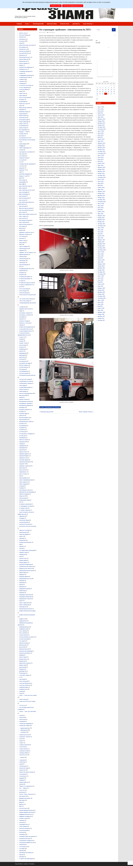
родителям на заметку (25, 663)
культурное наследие (25, 363)
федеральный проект (25, 798)
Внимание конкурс (24, 111)
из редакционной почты (25, 268)
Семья (21, 693)
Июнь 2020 (101, 256)
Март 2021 (100, 238)
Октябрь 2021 (101, 223)
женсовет (21, 238)
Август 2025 (101, 131)
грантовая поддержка (25, 174)
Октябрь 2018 (101, 296)
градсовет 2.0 (22, 170)
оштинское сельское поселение (27, 526)
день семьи (22, 212)
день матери (22, 196)
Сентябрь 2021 (101, 225)
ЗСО (20, 266)
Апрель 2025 (101, 139)
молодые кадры (23, 413)
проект (21, 600)
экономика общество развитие (27, 836)
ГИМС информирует (24, 148)
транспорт (57, 407)
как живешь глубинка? (25, 313)
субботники (22, 762)
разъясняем (22, 647)
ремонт (22, 757)
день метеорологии (24, 198)
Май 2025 (100, 137)
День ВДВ (21, 184)
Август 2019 (101, 276)
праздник (21, 574)
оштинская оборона (24, 520)
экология (21, 832)
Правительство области (25, 568)
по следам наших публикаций (27, 550)
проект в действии (24, 602)
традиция (21, 780)
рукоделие (22, 669)
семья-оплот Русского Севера (27, 701)
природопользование (24, 588)
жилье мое (22, 242)
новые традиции (23, 484)
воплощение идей (24, 119)
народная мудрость (24, 453)
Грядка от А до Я (23, 176)
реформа (21, 655)
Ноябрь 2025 (101, 125)
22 (111, 91)
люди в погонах (23, 389)
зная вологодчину (24, 264)
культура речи (23, 361)
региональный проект (25, 653)
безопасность (23, 49)
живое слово (22, 240)
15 (111, 89)
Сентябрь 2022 (102, 201)
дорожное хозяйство (24, 234)
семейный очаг (23, 689)
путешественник (23, 635)
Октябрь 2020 (101, 248)
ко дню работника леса (25, 329)
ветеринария (22, 101)
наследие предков (24, 460)
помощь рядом (23, 560)
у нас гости (22, 790)
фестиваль (22, 800)
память (21, 536)
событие (21, 717)
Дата (20, 178)
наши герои (22, 468)
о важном (21, 486)
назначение (22, 449)
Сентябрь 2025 (102, 129)
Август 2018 (101, 300)
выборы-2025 (22, 133)
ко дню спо (22, 337)
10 (97, 89)
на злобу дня (22, 431)
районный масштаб (24, 649)
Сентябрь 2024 (102, 153)
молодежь (22, 407)
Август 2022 (101, 203)
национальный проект (25, 462)
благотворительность (25, 57)
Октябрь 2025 (101, 127)
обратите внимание (24, 494)
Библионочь (22, 55)
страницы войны (23, 753)
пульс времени (23, 631)
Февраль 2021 (101, 240)
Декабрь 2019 (101, 268)
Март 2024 (100, 165)
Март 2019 (100, 286)
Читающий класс (23, 824)
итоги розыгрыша (23, 292)
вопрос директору (24, 121)
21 (108, 91)
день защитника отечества (26, 190)
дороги (21, 230)
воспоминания (23, 125)
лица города (22, 385)
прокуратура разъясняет (25, 608)
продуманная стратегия (25, 598)
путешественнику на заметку (27, 637)
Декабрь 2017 (101, 316)
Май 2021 (100, 233)
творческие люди (23, 768)
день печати (22, 200)
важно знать (22, 93)
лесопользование (24, 373)
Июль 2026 (101, 109)
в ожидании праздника (25, 71)
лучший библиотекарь (25, 387)
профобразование (24, 627)
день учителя (22, 218)
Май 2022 (100, 209)
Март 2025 (100, 141)
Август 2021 (101, 227)
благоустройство (23, 59)
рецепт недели (23, 657)
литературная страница (25, 383)
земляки (21, 256)
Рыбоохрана (22, 673)
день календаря (23, 192)
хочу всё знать (23, 808)
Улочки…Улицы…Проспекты (26, 794)
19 (102, 91)
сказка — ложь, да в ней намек (27, 711)
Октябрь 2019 (101, 272)
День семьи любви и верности (27, 214)
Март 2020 (100, 262)
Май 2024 (100, 161)
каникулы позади (23, 321)
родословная (22, 667)
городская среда (23, 158)
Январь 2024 (101, 169)
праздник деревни (24, 576)
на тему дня (22, 435)
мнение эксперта (23, 399)
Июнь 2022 (100, 207)
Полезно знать (64, 23)
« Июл (97, 98)
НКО (20, 476)
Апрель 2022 (101, 211)
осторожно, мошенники (25, 504)
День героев (22, 188)
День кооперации (23, 194)
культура (21, 359)
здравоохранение (23, 254)
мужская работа (23, 419)
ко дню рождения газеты (25, 331)
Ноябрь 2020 (101, 246)
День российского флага (25, 208)
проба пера (22, 590)
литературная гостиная (25, 381)
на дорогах (22, 427)
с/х (20, 677)
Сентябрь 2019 (102, 274)
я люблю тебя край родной (26, 858)
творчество (22, 770)
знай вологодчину (24, 258)
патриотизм (22, 540)
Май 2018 (100, 306)
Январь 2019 (101, 290)
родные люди (22, 665)
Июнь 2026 (101, 111)
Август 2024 (101, 155)
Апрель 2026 (101, 115)
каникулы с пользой (24, 323)
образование (23, 730)
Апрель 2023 (101, 187)
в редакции (22, 83)
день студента (23, 216)
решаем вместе (23, 659)
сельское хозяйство (24, 685)
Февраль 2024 (101, 167)
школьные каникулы (24, 828)
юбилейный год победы (25, 852)
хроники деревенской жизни (26, 812)
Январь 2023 (101, 193)
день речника (22, 206)
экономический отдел (25, 838)
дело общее (22, 180)
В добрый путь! (23, 69)
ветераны (21, 99)
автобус (42, 407)
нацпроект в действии (25, 466)
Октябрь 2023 (101, 175)
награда (21, 443)
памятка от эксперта (24, 530)
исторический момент (25, 278)
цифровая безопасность (25, 814)
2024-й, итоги (22, 33)
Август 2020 (101, 252)
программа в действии (25, 594)
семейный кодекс (23, 687)
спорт (20, 738)
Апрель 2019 (101, 284)
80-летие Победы (24, 35)
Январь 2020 (101, 266)
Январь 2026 (101, 121)
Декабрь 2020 (101, 244)
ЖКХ (20, 244)
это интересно (23, 846)
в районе (21, 79)
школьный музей (23, 830)
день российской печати (25, 210)
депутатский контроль (25, 224)
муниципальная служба (25, 421)
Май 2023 (100, 185)
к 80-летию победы (24, 300)
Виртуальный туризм (24, 107)
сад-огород (22, 679)
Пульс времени (23, 633)
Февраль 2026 (101, 119)
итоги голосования (24, 288)
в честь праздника (24, 87)
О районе (21, 488)
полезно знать (23, 558)
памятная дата (23, 532)
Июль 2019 (100, 278)
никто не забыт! (23, 474)
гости (20, 162)
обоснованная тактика (25, 490)
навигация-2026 (23, 441)
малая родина (23, 391)
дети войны (22, 226)
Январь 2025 (101, 145)
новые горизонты (23, 482)
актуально (22, 41)
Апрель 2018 (101, 308)
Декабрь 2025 (101, 123)
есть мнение (22, 236)
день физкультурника (25, 220)
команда (21, 339)
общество (21, 496)
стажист (21, 742)
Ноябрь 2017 (101, 318)
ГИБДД (21, 146)
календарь (22, 317)
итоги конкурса (23, 290)
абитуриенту (22, 39)
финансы (21, 804)
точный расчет (23, 776)
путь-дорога (22, 641)
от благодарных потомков (26, 506)
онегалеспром (23, 498)
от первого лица (23, 508)
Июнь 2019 (100, 280)
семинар (21, 691)
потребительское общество (26, 566)
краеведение (51, 32)
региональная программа (25, 651)
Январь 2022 (101, 217)
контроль (21, 347)
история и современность (26, 284)
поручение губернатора (25, 564)
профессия (22, 619)
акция (20, 43)
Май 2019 (100, 282)
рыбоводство (22, 671)
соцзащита (23, 732)
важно (20, 91)
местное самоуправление (26, 393)
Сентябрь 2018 (102, 298)
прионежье (22, 586)
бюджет (21, 65)
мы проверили (23, 425)
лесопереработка (23, 371)
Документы (76, 23)
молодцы (21, 411)
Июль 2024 (101, 157)
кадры (21, 311)
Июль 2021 (100, 229)
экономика (22, 834)
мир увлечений (23, 395)
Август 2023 (101, 179)
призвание (22, 582)
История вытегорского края (26, 282)
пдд (20, 544)
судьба (21, 764)
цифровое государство (25, 816)
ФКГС (20, 806)
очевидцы (22, 518)
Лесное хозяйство (24, 365)
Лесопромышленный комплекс (27, 375)
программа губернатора (25, 596)
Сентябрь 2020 (102, 250)
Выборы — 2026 (23, 131)
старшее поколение (24, 744)
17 (97, 91)
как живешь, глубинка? (25, 315)
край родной (22, 355)
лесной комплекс (23, 367)
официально (22, 516)
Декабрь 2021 (101, 219)
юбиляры (21, 856)
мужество (21, 415)
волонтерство (23, 117)
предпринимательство (25, 578)
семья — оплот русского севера (27, 695)
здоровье (21, 250)
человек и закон (23, 818)
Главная (19, 23)
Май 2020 (100, 258)
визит (20, 105)
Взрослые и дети (23, 103)
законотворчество (24, 248)
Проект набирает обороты (86, 411)
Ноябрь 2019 (101, 270)
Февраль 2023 (101, 191)
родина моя (22, 661)
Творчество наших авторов (26, 772)
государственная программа (26, 164)
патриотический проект (25, 542)
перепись (21, 546)
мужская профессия (24, 417)
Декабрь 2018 (101, 292)
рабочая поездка (23, 643)
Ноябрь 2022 (101, 197)
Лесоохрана (22, 369)
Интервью (22, 272)
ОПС (20, 502)
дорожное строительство (26, 232)
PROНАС (21, 37)
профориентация (23, 629)
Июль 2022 (101, 205)
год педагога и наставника (26, 152)
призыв (21, 584)
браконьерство (23, 61)
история (21, 280)
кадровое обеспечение (25, 309)
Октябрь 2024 (101, 151)
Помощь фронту (23, 562)
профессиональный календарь (27, 611)
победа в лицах (23, 552)
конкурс (21, 341)
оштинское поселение (25, 524)
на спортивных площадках (26, 433)
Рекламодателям (38, 23)
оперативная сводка (24, 500)
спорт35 (21, 740)
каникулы (21, 319)
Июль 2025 (101, 133)
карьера (21, 325)
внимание (21, 109)
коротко (21, 351)
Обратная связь (52, 23)
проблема (21, 592)
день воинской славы (25, 186)
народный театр (23, 458)
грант (20, 172)
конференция (22, 349)
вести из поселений (24, 97)
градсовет (22, 168)
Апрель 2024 (101, 163)
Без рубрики (22, 47)
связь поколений (23, 681)
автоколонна (49, 407)
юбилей (21, 850)
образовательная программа (26, 492)
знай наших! (22, 262)
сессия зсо (22, 705)
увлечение (22, 792)
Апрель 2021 (101, 235)
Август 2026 (101, 107)
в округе (21, 73)
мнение (21, 397)
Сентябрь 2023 (102, 177)
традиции (21, 778)
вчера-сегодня (23, 127)
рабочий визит (23, 645)
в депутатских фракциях (25, 67)
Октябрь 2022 (101, 199)
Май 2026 (100, 113)
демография (22, 182)
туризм (21, 784)
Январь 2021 (101, 242)
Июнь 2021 (100, 231)
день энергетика (23, 222)
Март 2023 (100, 189)
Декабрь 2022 (101, 195)
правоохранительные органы (27, 570)
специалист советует (25, 736)
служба (21, 715)
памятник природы (24, 534)
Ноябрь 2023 (101, 173)
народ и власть (23, 451)
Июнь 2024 (101, 159)
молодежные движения (25, 405)
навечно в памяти (24, 439)
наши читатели (23, 470)
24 (97, 93)
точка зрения (22, 774)
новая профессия (23, 478)
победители (22, 554)
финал (21, 802)
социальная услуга (24, 734)
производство (23, 606)
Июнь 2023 (100, 183)
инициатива (22, 270)
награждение (22, 445)
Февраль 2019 (101, 288)
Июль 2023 (101, 181)
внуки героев (22, 113)
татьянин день (23, 766)
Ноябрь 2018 (101, 294)
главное (21, 150)
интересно (22, 274)
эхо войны (22, 848)
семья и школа (23, 699)
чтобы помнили (23, 826)
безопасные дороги (24, 51)
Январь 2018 (101, 314)
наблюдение (22, 437)
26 (102, 93)
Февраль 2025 (101, 143)
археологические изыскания (26, 45)
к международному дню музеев (27, 302)
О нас (26, 23)
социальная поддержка (25, 723)
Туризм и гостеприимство (26, 786)
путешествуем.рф (24, 639)
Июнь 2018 (100, 304)
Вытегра (98, 42)
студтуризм (22, 760)
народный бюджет (24, 455)
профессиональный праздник (27, 614)
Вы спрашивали (23, 129)
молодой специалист (24, 409)
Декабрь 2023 (101, 171)
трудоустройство (23, 782)
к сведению (22, 307)
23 (114, 91)
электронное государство (26, 840)
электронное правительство (26, 842)
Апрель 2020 (101, 260)
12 (102, 89)
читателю (21, 822)
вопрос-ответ (22, 123)
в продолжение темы (24, 77)
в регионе (21, 81)
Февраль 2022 (101, 215)
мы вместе (22, 423)
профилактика (23, 621)
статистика (22, 746)
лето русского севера (25, 379)
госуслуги (21, 166)
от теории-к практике (24, 510)
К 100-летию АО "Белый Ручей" (27, 294)
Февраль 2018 (101, 312)
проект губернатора (24, 604)
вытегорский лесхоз (24, 137)
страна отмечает (23, 749)
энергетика (22, 844)
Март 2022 (100, 213)
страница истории (24, 751)
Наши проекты (87, 23)
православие (22, 572)
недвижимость (23, 472)
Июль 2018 (100, 302)
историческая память (25, 276)
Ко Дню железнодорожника (26, 327)
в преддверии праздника (25, 75)
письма (21, 548)
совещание (22, 721)
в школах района (23, 89)
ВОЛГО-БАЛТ (23, 115)
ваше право (22, 95)
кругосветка (22, 357)
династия (21, 228)
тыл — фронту (23, 788)
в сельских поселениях (25, 85)
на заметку (22, 429)
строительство (23, 755)
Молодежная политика (25, 401)
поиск (20, 556)
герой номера (22, 144)
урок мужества (23, 796)
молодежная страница (25, 403)
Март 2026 (100, 117)
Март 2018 (100, 310)
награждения (22, 447)
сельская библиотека (25, 683)
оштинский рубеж (24, 522)
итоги (20, 286)
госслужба (22, 160)
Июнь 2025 (101, 135)
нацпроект (22, 464)
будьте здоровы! (23, 63)
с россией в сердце (24, 675)
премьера (21, 580)
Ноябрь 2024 (101, 149)
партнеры (21, 538)
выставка (21, 135)
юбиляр (21, 854)
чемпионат (22, 820)
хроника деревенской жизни (26, 810)
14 (108, 89)
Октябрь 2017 (101, 320)
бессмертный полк (24, 53)
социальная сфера (24, 725)
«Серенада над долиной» (46, 411)
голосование (22, 156)
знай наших (22, 260)
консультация (23, 345)
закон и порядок (23, 246)
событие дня (22, 719)
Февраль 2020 (101, 264)
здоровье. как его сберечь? (26, 252)
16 (114, 89)
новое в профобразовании (26, 480)
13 (105, 89)
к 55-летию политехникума (26, 299)
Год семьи (22, 154)
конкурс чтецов (23, 343)
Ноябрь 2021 (101, 221)
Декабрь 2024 (101, 147)
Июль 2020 (101, 254)
